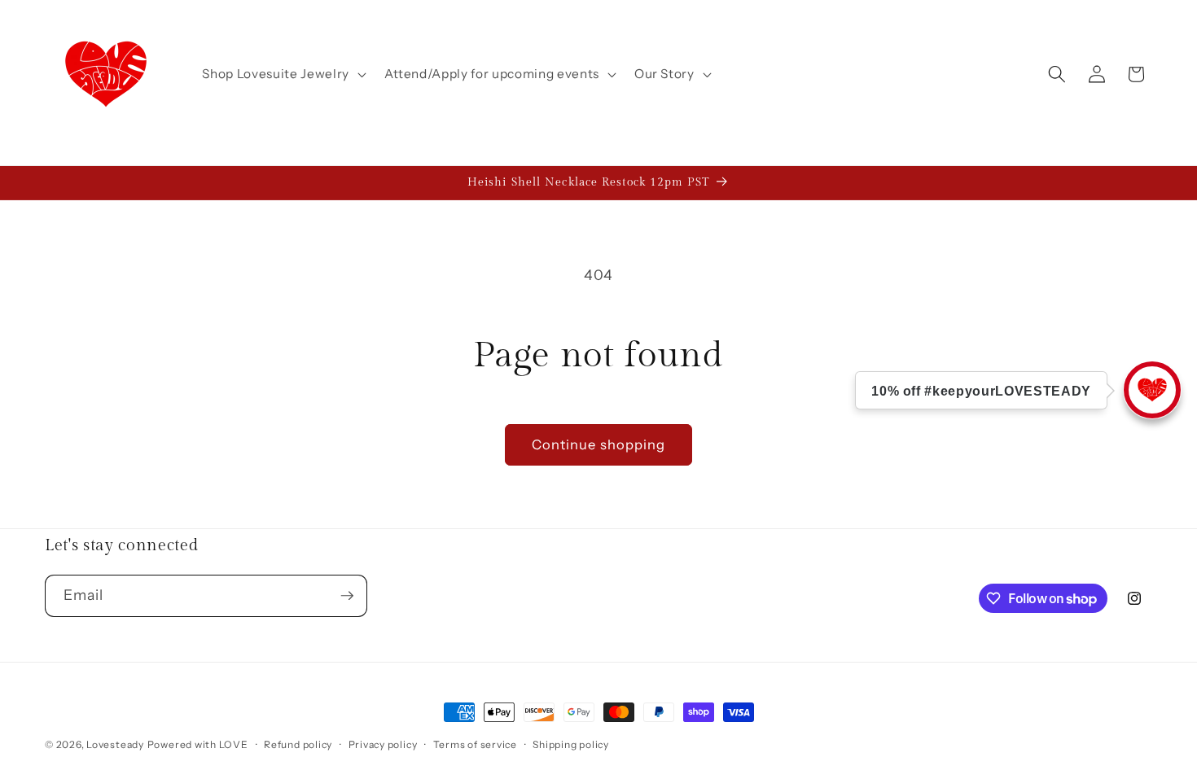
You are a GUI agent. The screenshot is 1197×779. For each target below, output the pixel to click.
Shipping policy (571, 744)
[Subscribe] (346, 596)
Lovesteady (115, 744)
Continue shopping (599, 444)
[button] (282, 74)
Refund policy (298, 744)
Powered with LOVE (197, 744)
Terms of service (475, 744)
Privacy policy (383, 744)
